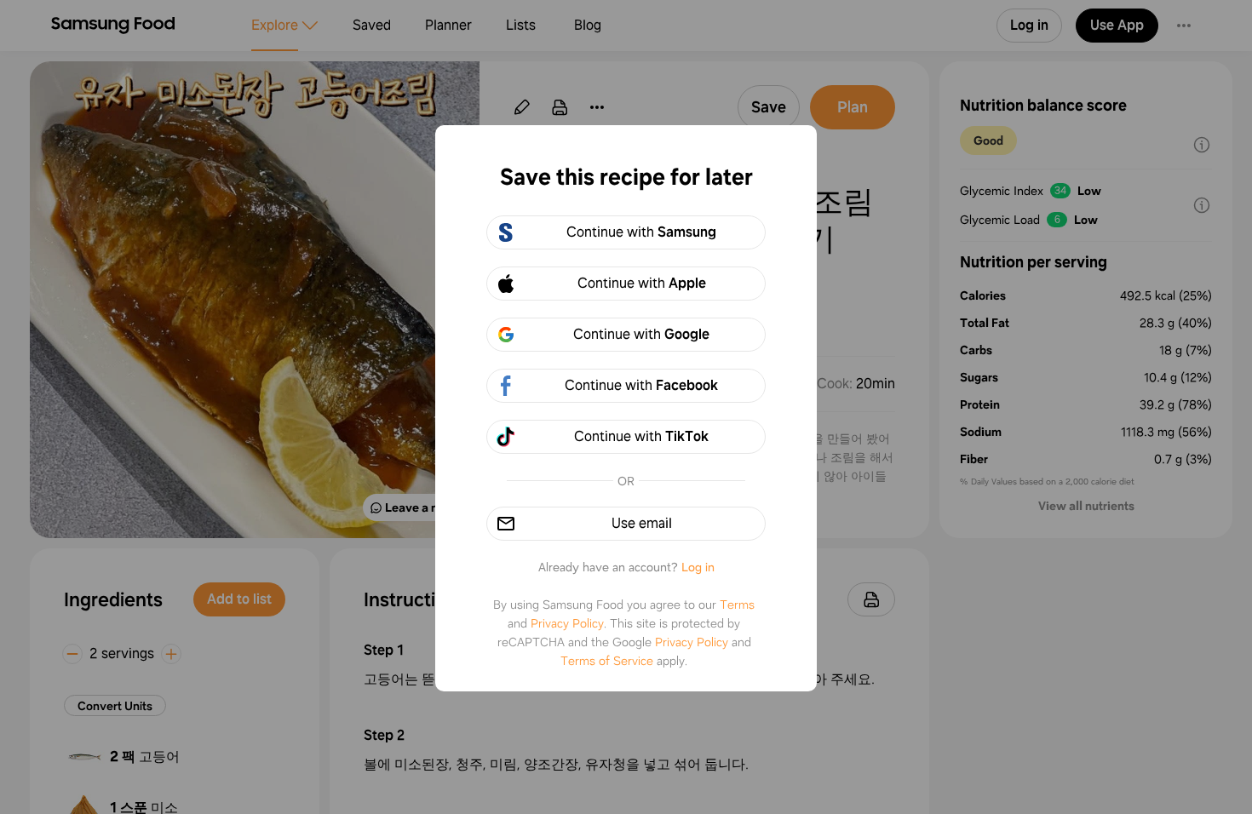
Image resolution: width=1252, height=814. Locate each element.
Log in (698, 567)
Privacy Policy (567, 623)
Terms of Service (606, 660)
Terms (737, 604)
